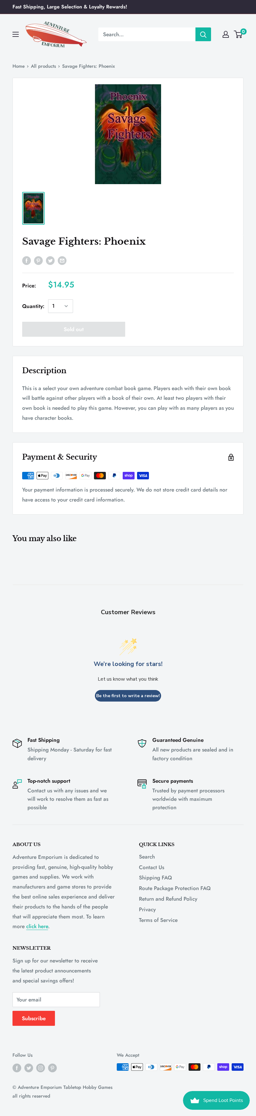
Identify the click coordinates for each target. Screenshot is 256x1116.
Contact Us (151, 867)
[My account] (226, 34)
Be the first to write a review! (128, 696)
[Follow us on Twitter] (28, 1068)
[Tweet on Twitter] (50, 260)
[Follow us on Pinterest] (52, 1068)
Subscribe (34, 1018)
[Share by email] (62, 260)
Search (147, 856)
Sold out (74, 329)
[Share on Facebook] (26, 260)
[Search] (203, 34)
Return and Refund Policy (168, 899)
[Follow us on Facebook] (16, 1068)
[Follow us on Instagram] (40, 1068)
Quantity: (33, 306)
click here (37, 926)
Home (18, 66)
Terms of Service (158, 920)
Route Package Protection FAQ (175, 888)
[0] (238, 34)
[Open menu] (15, 34)
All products (43, 66)
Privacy (147, 909)
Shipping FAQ (155, 877)
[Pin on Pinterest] (38, 260)
